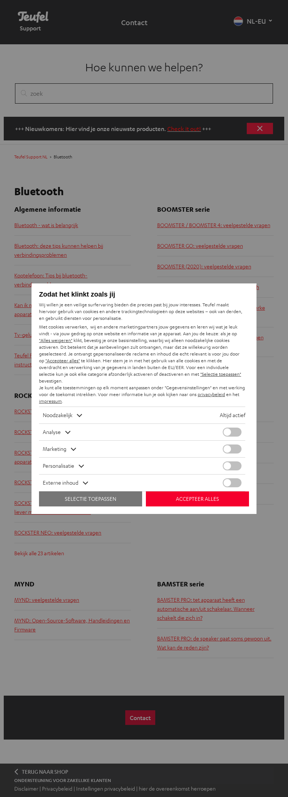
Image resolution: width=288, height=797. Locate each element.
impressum (50, 401)
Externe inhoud (60, 482)
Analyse (52, 432)
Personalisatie (58, 466)
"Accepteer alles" (62, 360)
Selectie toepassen (90, 499)
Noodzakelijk (57, 415)
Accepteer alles (197, 499)
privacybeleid (211, 394)
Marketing (54, 449)
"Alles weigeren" (55, 340)
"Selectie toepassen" (220, 374)
